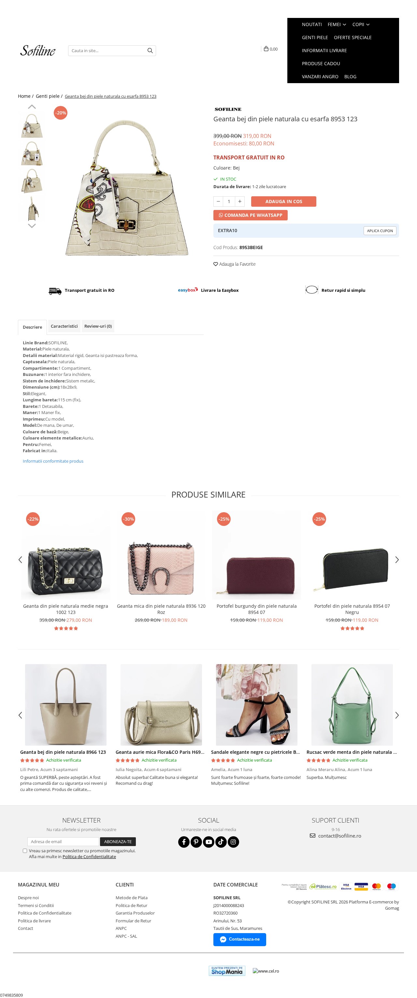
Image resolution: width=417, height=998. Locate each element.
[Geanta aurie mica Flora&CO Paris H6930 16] (161, 705)
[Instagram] (233, 842)
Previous (31, 107)
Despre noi (28, 898)
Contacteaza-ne (244, 939)
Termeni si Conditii (36, 905)
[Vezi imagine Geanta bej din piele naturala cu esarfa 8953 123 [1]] (31, 152)
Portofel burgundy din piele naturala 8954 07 (257, 609)
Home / (26, 96)
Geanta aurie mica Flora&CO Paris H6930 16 (164, 752)
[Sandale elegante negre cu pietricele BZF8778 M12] (256, 705)
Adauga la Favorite (237, 264)
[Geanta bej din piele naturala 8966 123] (65, 705)
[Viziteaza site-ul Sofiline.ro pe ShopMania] (227, 971)
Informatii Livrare (324, 50)
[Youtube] (208, 842)
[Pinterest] (196, 842)
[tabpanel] (126, 181)
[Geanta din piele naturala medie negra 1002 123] (65, 555)
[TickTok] (221, 842)
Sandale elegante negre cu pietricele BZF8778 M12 (266, 752)
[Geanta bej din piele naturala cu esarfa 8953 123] (126, 181)
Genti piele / (50, 96)
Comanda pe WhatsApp (252, 215)
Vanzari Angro (320, 76)
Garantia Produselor (135, 913)
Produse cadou (321, 63)
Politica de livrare (34, 921)
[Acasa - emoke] (38, 51)
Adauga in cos (284, 201)
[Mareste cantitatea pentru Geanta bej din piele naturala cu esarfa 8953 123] (240, 201)
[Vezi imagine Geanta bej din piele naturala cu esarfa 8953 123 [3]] (31, 207)
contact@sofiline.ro (339, 835)
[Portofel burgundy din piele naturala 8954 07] (256, 555)
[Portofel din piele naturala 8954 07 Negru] (352, 555)
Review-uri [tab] (98, 326)
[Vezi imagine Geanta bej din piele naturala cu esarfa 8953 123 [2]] (31, 180)
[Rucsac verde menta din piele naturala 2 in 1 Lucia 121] (352, 705)
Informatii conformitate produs (53, 461)
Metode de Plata (132, 898)
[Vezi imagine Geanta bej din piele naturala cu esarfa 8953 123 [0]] (31, 124)
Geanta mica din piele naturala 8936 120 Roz (161, 609)
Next (31, 225)
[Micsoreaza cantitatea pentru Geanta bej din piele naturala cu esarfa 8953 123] (218, 201)
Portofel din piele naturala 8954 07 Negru (352, 609)
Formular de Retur (133, 921)
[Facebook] (184, 842)
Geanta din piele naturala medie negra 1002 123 (65, 609)
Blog (350, 76)
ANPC (121, 928)
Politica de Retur (131, 905)
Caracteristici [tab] (64, 326)
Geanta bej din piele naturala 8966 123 (63, 752)
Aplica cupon (380, 230)
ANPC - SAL (126, 936)
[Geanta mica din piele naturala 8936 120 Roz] (161, 555)
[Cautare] (150, 50)
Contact (25, 928)
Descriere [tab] (32, 327)
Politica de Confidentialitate (89, 856)
